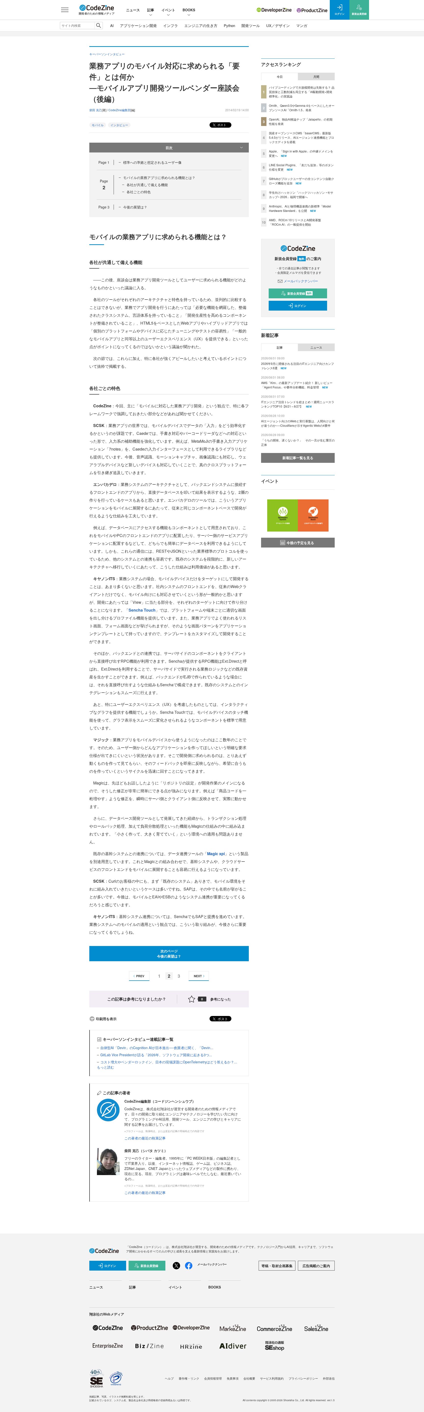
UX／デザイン (278, 25)
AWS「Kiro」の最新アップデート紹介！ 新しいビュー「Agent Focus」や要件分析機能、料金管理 (296, 385)
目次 (169, 147)
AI (112, 25)
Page (103, 162)
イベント (168, 9)
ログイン (300, 305)
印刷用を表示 (106, 1018)
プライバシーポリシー (303, 1378)
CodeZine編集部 (119, 110)
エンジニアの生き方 (200, 25)
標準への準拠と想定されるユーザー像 (152, 162)
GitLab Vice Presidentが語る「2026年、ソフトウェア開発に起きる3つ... (156, 1054)
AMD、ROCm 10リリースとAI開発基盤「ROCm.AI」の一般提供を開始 (295, 222)
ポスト (221, 125)
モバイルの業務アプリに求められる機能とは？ (159, 177)
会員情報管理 (213, 1378)
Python (229, 25)
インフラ (170, 25)
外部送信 (329, 1378)
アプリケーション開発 (138, 25)
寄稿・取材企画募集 (277, 1265)
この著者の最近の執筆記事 (145, 1138)
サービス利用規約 (272, 1378)
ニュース (133, 9)
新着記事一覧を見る (297, 457)
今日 (280, 76)
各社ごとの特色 (139, 191)
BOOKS (189, 9)
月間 (316, 76)
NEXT (198, 976)
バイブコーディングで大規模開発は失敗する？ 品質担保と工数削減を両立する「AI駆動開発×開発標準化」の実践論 (301, 91)
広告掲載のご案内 (316, 1265)
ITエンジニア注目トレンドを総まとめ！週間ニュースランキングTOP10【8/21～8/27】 (297, 404)
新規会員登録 (299, 293)
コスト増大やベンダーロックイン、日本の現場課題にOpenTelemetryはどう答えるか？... (168, 1061)
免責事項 (232, 1378)
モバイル (98, 125)
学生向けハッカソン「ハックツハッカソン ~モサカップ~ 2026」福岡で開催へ (301, 194)
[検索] (98, 25)
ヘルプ (169, 1378)
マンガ (301, 25)
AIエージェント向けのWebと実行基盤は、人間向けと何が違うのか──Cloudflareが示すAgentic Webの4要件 (298, 423)
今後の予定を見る (300, 542)
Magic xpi (216, 853)
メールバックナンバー (301, 280)
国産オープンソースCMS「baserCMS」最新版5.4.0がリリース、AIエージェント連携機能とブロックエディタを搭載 (301, 137)
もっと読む (105, 1067)
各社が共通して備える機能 (147, 184)
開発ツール (250, 25)
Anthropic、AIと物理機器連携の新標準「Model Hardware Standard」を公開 (300, 208)
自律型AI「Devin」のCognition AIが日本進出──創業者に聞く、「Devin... (156, 1047)
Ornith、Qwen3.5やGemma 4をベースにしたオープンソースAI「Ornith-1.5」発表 (301, 107)
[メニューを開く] (65, 10)
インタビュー (119, 125)
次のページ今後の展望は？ (169, 953)
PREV (140, 976)
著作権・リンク (189, 1378)
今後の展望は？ (135, 207)
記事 (150, 9)
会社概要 (249, 1378)
